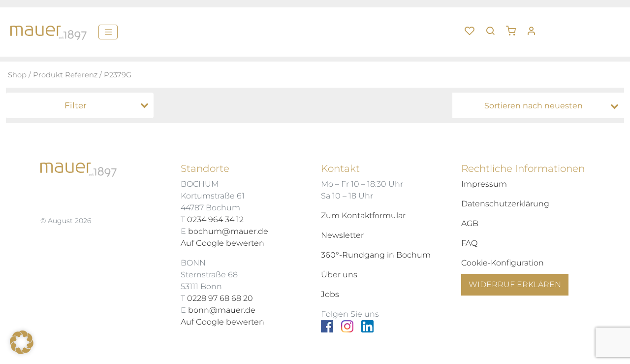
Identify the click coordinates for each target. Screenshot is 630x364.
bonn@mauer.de (221, 310)
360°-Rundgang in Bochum (376, 255)
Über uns (339, 274)
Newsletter (342, 235)
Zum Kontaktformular (363, 215)
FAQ (469, 243)
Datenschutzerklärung (505, 203)
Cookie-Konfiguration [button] (502, 262)
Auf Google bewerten (222, 243)
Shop (17, 74)
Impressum (484, 184)
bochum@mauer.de (228, 231)
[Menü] (108, 32)
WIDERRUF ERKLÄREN (515, 284)
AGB (469, 223)
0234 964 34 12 (215, 219)
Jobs (330, 294)
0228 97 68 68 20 (220, 298)
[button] (514, 27)
